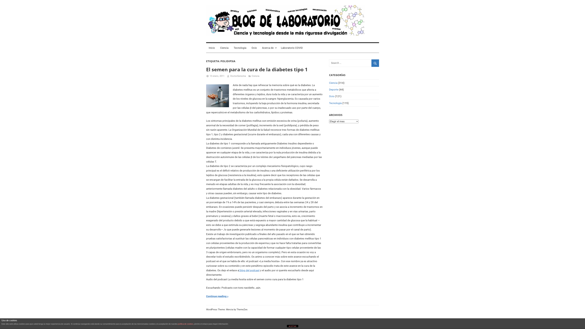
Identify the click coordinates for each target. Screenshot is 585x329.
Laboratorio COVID (292, 47)
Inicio (212, 47)
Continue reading (216, 296)
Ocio (254, 47)
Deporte (333, 89)
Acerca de (268, 47)
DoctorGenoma (238, 76)
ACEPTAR (292, 326)
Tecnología (240, 47)
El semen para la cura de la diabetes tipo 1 (257, 69)
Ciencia (224, 47)
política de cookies (185, 324)
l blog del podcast (249, 270)
